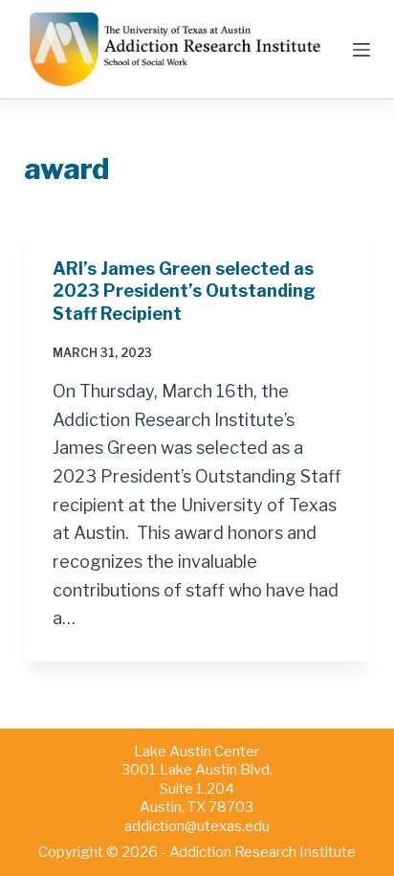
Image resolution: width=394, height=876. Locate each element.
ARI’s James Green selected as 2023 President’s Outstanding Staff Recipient (184, 291)
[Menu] (361, 49)
